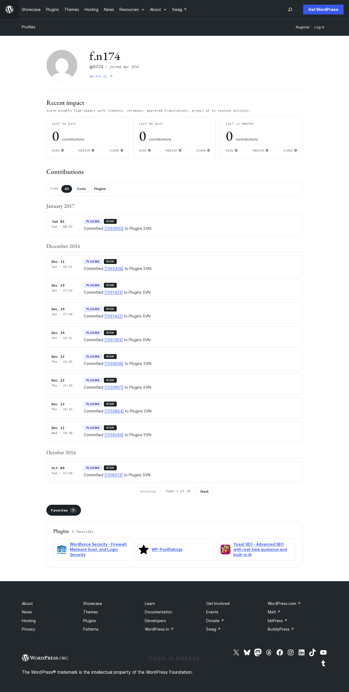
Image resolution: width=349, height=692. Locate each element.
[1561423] (113, 292)
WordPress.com (284, 603)
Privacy (28, 629)
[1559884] (114, 411)
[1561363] (113, 339)
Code (81, 189)
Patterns (90, 629)
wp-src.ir (99, 76)
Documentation (158, 612)
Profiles (28, 27)
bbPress (277, 620)
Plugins (100, 189)
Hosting (29, 620)
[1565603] (114, 228)
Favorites (62, 510)
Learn (150, 603)
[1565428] (114, 268)
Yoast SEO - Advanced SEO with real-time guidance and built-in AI (260, 549)
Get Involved (218, 603)
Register (303, 27)
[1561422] (113, 316)
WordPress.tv (159, 629)
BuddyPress (281, 629)
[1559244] (114, 434)
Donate (215, 620)
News (27, 612)
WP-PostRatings (167, 549)
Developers (155, 620)
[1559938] (114, 363)
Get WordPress (323, 9)
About (27, 603)
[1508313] (113, 475)
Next (204, 491)
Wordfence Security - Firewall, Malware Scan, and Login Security (98, 549)
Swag (213, 629)
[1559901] (113, 387)
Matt (274, 612)
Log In (319, 27)
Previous (148, 491)
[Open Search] (290, 9)
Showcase (92, 603)
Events (212, 612)
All (67, 189)
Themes (90, 612)
